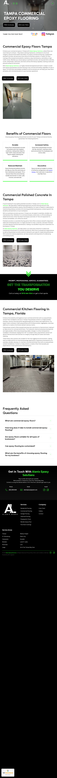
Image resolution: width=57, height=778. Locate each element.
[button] (52, 3)
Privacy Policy (30, 552)
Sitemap (46, 552)
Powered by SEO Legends (8, 554)
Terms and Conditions (39, 552)
